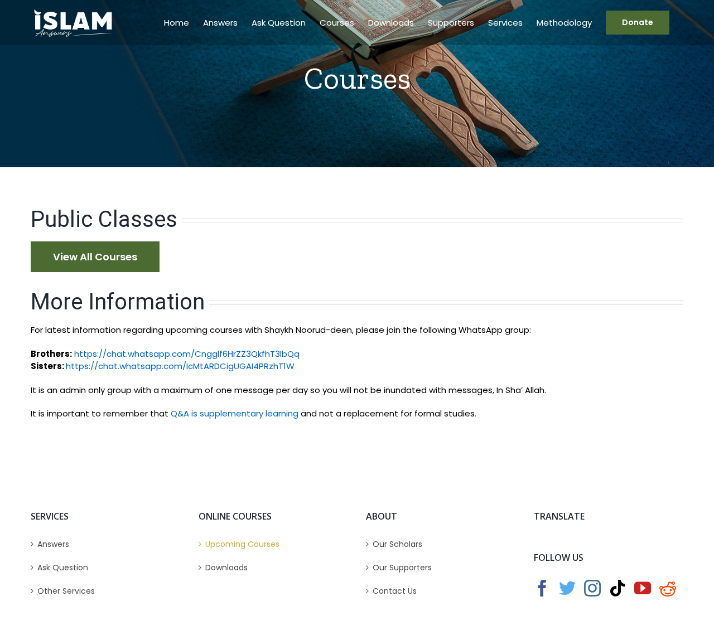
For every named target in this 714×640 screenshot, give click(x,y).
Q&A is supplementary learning (234, 413)
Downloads (226, 567)
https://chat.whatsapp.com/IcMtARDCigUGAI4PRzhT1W (180, 366)
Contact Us (395, 591)
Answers (53, 544)
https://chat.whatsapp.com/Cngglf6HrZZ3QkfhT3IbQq (187, 354)
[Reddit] (667, 588)
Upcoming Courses (242, 544)
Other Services (66, 591)
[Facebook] (542, 588)
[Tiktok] (617, 588)
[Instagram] (592, 588)
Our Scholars (397, 544)
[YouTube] (642, 588)
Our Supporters (402, 567)
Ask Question (62, 567)
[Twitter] (567, 588)
